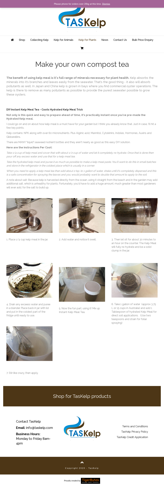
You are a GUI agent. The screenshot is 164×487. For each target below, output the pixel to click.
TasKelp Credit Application (132, 437)
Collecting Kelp (39, 39)
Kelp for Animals (63, 39)
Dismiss (106, 4)
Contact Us (120, 39)
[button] (82, 396)
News (104, 39)
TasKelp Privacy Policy (134, 431)
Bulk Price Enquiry (142, 39)
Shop (22, 39)
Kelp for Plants (87, 39)
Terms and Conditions (135, 426)
